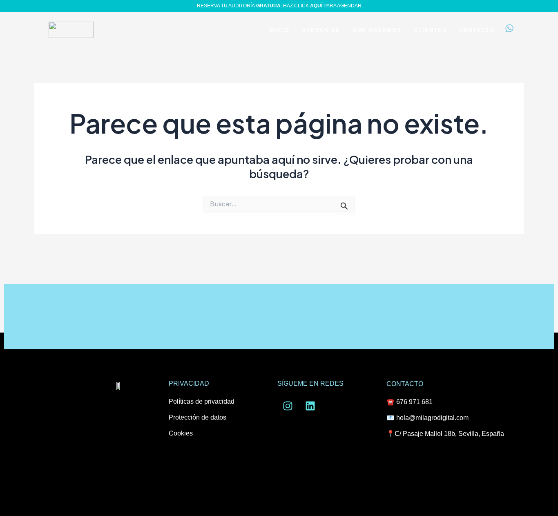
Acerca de (321, 30)
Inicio (279, 30)
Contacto (477, 30)
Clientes (430, 30)
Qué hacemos (377, 30)
